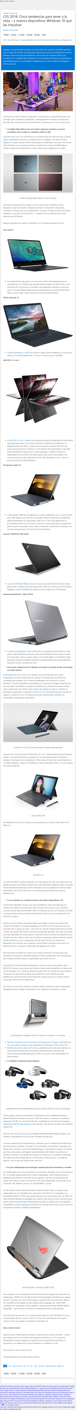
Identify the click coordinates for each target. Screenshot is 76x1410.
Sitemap (20, 1407)
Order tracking (21, 1390)
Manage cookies (47, 1407)
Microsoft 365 (36, 1397)
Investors (35, 1403)
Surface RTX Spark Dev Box (42, 1386)
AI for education (65, 1394)
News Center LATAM (11, 30)
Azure (28, 1399)
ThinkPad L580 (20, 583)
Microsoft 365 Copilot (7, 1399)
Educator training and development (26, 1394)
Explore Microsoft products (20, 1388)
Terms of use (57, 1407)
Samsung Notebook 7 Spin (20, 651)
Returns (12, 1390)
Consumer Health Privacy (8, 1407)
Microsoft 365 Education (60, 1392)
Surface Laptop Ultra (26, 1386)
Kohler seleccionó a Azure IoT (19, 1047)
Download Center (60, 1388)
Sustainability (67, 1403)
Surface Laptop (13, 1386)
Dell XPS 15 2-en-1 (17, 440)
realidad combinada (51, 1366)
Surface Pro (4, 1386)
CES (28, 1366)
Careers (64, 1401)
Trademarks (66, 1407)
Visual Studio (57, 1401)
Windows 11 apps (36, 1388)
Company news (12, 1403)
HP (31, 1366)
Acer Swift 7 (44, 281)
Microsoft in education (7, 1392)
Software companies (45, 1401)
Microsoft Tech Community (13, 1401)
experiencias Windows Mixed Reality (24, 1201)
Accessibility (58, 1403)
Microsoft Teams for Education (41, 1392)
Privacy (39, 1407)
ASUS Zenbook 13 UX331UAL (21, 352)
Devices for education (23, 1392)
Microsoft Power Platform (50, 1397)
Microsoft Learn (50, 1399)
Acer (10, 1366)
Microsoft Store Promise (49, 1390)
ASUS (16, 1133)
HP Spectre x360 (16, 515)
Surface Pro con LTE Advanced (45, 692)
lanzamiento (40, 1115)
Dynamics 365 (26, 1397)
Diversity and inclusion (46, 1403)
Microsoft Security (15, 1397)
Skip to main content (7, 1)
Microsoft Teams (65, 1397)
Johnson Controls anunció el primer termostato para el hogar (32, 1042)
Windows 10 (60, 1366)
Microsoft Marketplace (30, 1401)
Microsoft (41, 1366)
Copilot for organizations (60, 1386)
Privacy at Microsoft (24, 1403)
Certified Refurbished (33, 1390)
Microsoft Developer (37, 1399)
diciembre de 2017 (13, 674)
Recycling (7, 1409)
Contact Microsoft (30, 1407)
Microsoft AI (4, 1397)
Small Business (20, 1399)
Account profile (48, 1388)
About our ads (16, 1409)
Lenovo (36, 1366)
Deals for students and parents (48, 1394)
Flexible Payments (64, 1390)
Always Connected (17, 1366)
